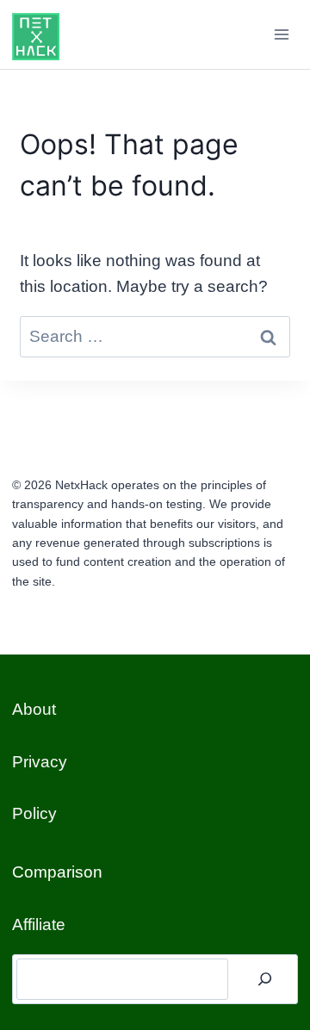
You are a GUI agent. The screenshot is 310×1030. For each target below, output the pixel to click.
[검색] (265, 979)
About (34, 709)
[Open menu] (282, 34)
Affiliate (38, 924)
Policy (34, 813)
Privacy (39, 762)
